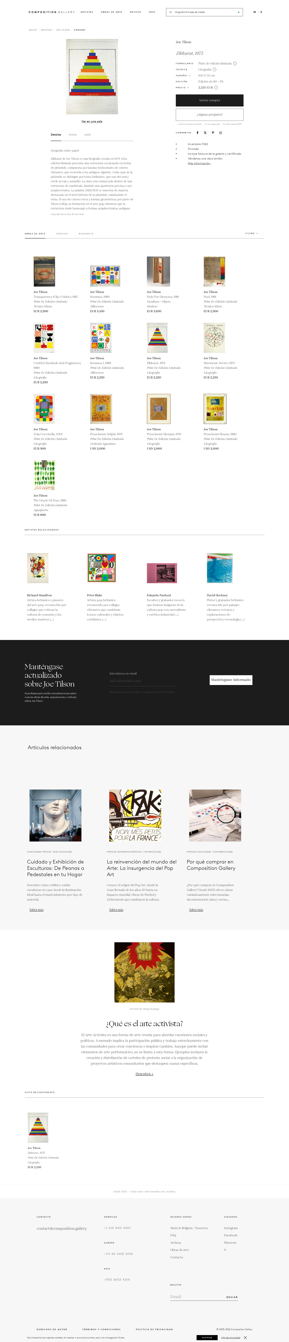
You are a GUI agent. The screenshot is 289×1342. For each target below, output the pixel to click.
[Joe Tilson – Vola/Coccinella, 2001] (49, 409)
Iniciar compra (209, 100)
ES (254, 12)
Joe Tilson (63, 30)
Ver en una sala (92, 121)
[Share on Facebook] (197, 132)
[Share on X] (205, 132)
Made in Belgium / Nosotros (189, 1228)
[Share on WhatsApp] (220, 132)
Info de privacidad (230, 1337)
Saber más (37, 910)
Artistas (87, 12)
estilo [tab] (87, 134)
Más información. (199, 163)
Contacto (176, 1257)
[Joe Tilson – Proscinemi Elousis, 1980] (219, 409)
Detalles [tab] (56, 134)
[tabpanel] (92, 182)
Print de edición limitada (215, 63)
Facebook (230, 1235)
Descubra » (144, 1073)
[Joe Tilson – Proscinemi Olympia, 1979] (162, 409)
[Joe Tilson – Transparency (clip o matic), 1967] (49, 272)
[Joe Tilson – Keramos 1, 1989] (105, 338)
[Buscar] (239, 12)
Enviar (232, 1297)
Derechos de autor (52, 1329)
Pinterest (230, 1243)
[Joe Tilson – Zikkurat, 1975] (162, 338)
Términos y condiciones (101, 1329)
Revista (135, 12)
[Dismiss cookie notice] (245, 1337)
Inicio (33, 30)
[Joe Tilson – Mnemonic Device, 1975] (219, 338)
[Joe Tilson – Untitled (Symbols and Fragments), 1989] (49, 338)
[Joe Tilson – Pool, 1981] (219, 272)
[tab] (35, 235)
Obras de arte (112, 12)
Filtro (250, 233)
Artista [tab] (73, 134)
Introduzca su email (123, 673)
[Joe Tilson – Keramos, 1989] (105, 272)
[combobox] (205, 12)
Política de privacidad (154, 1329)
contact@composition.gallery (62, 1228)
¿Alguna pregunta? (210, 115)
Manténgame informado (231, 679)
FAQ (173, 1235)
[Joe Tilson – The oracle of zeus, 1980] (49, 475)
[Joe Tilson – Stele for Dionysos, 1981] (162, 272)
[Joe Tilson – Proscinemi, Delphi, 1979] (105, 409)
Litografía (204, 69)
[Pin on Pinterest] (213, 132)
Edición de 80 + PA (210, 82)
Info (152, 12)
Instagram (231, 1228)
